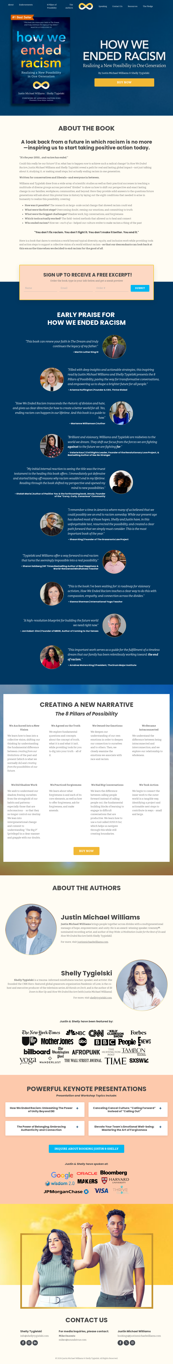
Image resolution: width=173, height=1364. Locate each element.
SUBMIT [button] (140, 288)
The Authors (69, 6)
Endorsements (26, 5)
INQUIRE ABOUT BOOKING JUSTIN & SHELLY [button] (86, 1149)
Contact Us (117, 6)
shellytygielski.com (101, 997)
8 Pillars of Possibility (51, 6)
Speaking (103, 6)
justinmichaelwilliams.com (92, 941)
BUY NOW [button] (124, 82)
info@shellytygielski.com (34, 1335)
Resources (132, 6)
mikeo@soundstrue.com (72, 1339)
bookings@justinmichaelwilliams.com (139, 1335)
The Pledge (148, 6)
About (11, 5)
